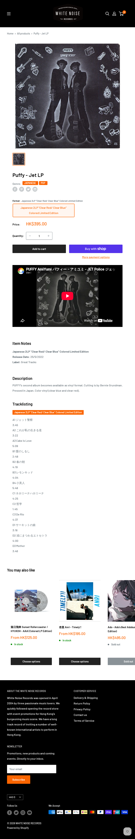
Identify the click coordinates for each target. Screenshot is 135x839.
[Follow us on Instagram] (22, 812)
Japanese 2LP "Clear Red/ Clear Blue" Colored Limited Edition (48, 412)
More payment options (96, 257)
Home (10, 33)
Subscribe (18, 779)
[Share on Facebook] (14, 189)
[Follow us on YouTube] (29, 812)
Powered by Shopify (18, 827)
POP (43, 182)
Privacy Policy (82, 709)
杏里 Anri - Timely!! (70, 627)
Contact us (80, 714)
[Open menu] (9, 13)
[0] (121, 14)
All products (23, 33)
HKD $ (12, 797)
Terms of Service (84, 720)
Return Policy (82, 703)
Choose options (31, 661)
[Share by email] (35, 189)
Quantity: (18, 235)
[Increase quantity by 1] (48, 236)
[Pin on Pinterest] (21, 189)
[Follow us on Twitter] (16, 812)
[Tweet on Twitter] (28, 189)
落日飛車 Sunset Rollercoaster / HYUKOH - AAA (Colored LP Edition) (31, 629)
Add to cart (39, 248)
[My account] (114, 14)
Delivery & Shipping (86, 697)
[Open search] (107, 14)
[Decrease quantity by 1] (30, 236)
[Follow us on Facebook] (9, 812)
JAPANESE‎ (30, 182)
